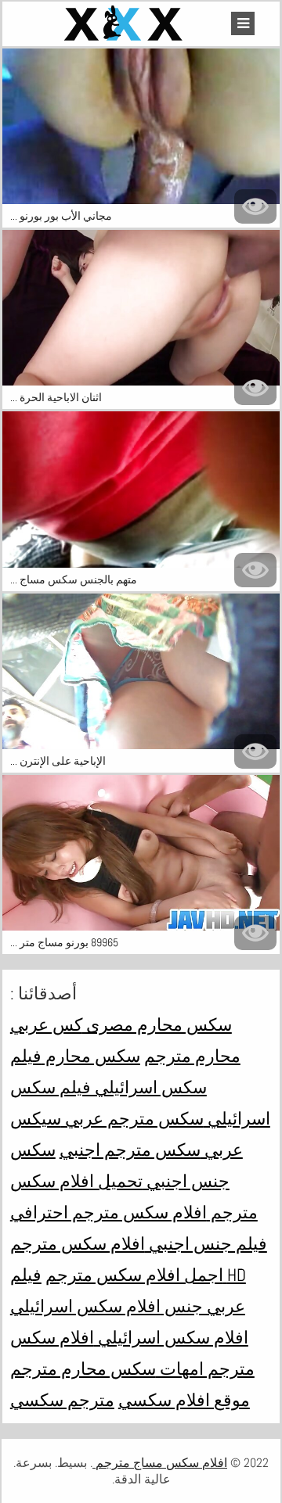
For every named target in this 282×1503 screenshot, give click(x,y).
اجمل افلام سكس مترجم (134, 1275)
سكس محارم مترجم (83, 1368)
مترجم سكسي (62, 1400)
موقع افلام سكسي (184, 1400)
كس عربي (46, 1024)
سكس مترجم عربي (132, 1118)
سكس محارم (91, 1056)
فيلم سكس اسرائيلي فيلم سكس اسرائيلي (140, 1087)
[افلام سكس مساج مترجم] (125, 23)
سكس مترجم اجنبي (130, 1149)
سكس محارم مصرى (157, 1024)
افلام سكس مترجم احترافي (108, 1212)
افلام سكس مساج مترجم (159, 1463)
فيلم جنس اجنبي (206, 1243)
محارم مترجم (192, 1056)
